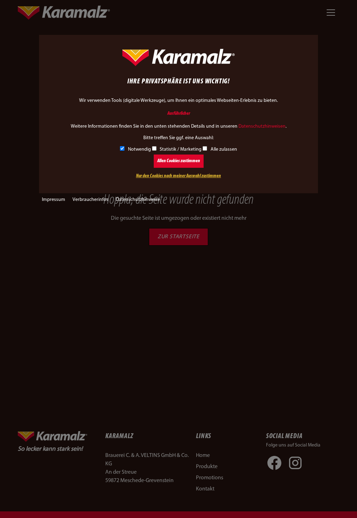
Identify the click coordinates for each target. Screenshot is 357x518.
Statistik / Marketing (181, 149)
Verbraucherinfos (90, 199)
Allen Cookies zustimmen (178, 161)
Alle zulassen (224, 149)
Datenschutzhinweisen (262, 126)
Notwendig (139, 149)
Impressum (53, 199)
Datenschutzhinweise (138, 199)
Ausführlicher (178, 113)
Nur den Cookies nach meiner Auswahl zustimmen (178, 176)
